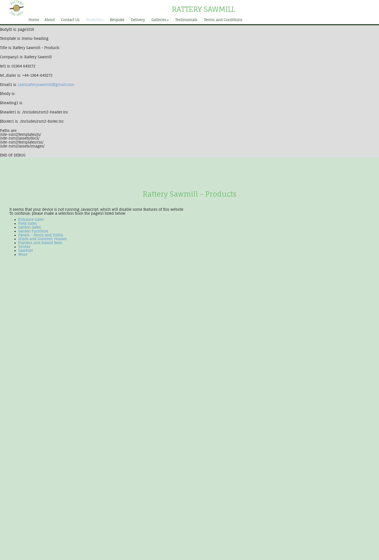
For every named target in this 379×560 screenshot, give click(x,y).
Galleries (159, 20)
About (50, 20)
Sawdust (25, 250)
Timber (24, 247)
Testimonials (186, 20)
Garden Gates (29, 227)
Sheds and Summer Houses (42, 239)
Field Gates (27, 223)
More (22, 254)
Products (93, 20)
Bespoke (117, 20)
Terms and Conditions (223, 20)
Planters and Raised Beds (40, 243)
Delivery (138, 20)
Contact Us (70, 20)
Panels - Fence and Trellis (40, 235)
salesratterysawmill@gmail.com (46, 84)
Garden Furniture (33, 231)
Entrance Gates (31, 219)
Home (34, 20)
